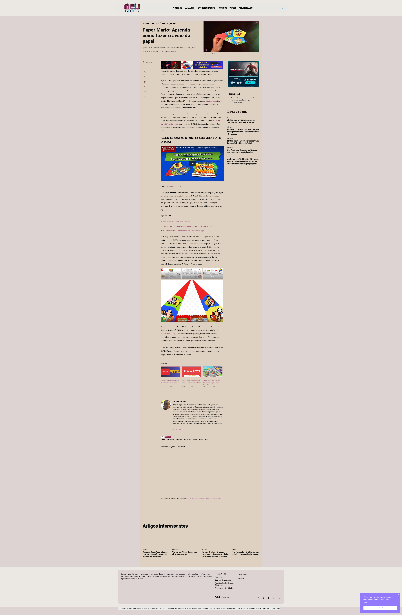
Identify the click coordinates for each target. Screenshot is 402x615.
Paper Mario (187, 439)
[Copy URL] (145, 96)
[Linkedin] (145, 87)
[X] (145, 72)
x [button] (398, 594)
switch (195, 439)
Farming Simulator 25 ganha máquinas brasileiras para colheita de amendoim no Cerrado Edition (215, 554)
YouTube (167, 436)
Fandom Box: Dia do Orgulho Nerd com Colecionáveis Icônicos (187, 226)
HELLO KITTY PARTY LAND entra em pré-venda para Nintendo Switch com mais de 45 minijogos (243, 131)
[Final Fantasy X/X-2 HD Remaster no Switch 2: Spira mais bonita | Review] (245, 539)
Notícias (204, 549)
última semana (211, 101)
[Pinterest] (145, 77)
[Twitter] (263, 598)
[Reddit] (274, 598)
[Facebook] (145, 67)
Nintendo (148, 23)
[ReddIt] (145, 92)
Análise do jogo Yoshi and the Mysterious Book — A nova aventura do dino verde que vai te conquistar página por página (243, 161)
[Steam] (279, 598)
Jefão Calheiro (170, 52)
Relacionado (238, 102)
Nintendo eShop (169, 333)
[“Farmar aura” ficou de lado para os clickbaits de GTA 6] (186, 539)
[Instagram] (177, 429)
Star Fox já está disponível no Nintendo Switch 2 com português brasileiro (242, 151)
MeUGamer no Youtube (176, 186)
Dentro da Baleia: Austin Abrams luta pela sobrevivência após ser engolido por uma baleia (155, 554)
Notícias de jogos (166, 23)
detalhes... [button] (367, 602)
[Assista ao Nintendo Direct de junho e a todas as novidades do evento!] (191, 371)
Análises (229, 157)
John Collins (170, 439)
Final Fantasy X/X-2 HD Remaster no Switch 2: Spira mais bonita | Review (241, 121)
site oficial (174, 124)
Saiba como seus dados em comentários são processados (204, 498)
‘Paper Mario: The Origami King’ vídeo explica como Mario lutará (211, 383)
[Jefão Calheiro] (166, 415)
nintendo (179, 439)
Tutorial (201, 439)
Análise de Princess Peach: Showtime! (177, 221)
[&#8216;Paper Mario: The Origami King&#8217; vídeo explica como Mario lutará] (212, 371)
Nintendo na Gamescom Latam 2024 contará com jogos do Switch (170, 383)
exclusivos (175, 549)
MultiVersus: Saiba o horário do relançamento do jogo (183, 230)
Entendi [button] (380, 608)
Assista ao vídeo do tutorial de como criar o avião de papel (242, 99)
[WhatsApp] (145, 82)
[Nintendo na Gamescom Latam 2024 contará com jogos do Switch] (170, 371)
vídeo (206, 439)
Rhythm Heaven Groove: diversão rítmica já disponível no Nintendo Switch (243, 142)
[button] (281, 7)
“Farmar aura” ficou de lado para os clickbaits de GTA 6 (185, 553)
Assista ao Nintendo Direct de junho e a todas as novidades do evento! (191, 383)
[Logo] (132, 8)
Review (229, 118)
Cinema (145, 549)
